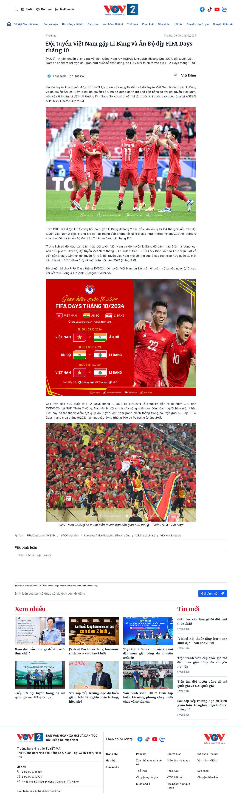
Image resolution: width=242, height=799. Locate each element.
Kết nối (178, 24)
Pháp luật (148, 24)
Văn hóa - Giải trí (113, 24)
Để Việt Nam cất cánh (26, 24)
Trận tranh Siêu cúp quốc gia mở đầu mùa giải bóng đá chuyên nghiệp (202, 662)
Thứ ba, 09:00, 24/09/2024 (180, 35)
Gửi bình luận (210, 593)
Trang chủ (112, 753)
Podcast (46, 9)
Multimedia (67, 9)
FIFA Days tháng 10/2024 (41, 535)
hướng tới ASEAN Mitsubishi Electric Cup (107, 535)
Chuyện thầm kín (223, 24)
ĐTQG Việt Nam (70, 535)
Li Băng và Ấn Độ (145, 535)
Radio (29, 9)
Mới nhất (111, 760)
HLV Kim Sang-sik (171, 535)
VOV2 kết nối (174, 777)
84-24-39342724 (32, 776)
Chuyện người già (198, 24)
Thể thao (132, 24)
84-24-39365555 (32, 771)
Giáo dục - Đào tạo (178, 760)
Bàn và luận (51, 24)
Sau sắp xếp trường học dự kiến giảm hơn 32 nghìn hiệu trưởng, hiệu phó (202, 705)
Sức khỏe (164, 24)
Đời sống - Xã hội (72, 24)
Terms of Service (84, 586)
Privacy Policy (66, 586)
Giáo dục (93, 24)
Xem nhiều (112, 767)
